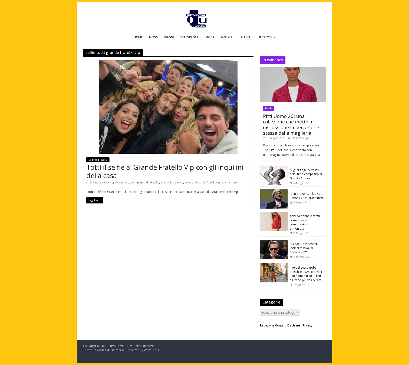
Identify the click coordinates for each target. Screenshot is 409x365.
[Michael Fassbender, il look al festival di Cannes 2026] (274, 242)
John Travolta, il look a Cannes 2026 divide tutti (306, 196)
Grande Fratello (97, 160)
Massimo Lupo (125, 182)
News (153, 37)
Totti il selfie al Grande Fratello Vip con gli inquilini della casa (164, 171)
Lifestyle (265, 37)
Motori (227, 37)
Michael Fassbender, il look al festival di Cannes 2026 (305, 248)
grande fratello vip (172, 182)
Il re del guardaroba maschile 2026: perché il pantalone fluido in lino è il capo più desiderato (306, 273)
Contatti (280, 325)
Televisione (189, 37)
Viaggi (169, 37)
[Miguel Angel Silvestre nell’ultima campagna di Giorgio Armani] (274, 168)
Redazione (267, 325)
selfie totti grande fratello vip (202, 182)
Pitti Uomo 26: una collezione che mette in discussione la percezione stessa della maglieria (291, 124)
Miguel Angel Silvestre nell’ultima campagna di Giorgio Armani (306, 174)
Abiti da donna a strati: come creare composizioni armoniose (305, 222)
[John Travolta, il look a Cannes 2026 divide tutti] (274, 192)
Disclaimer (294, 325)
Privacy (307, 325)
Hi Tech (245, 37)
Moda (210, 37)
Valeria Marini (230, 182)
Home (138, 37)
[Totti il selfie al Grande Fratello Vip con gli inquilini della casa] (168, 62)
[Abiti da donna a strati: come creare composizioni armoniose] (274, 214)
